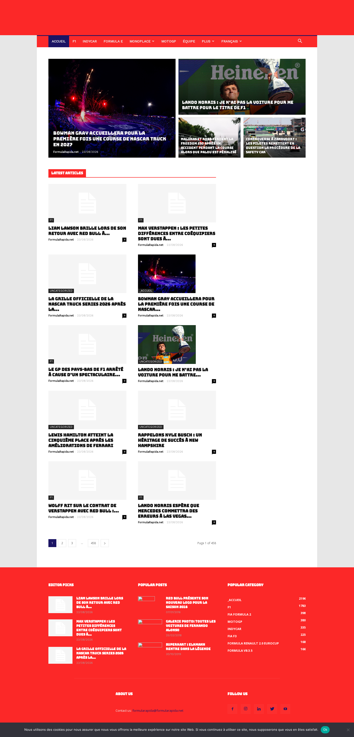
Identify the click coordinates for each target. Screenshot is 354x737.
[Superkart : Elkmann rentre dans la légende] (150, 651)
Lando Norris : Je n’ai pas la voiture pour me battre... (173, 372)
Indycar (90, 41)
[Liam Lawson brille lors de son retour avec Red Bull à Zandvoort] (87, 203)
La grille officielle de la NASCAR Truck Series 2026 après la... (87, 304)
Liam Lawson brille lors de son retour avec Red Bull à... (87, 231)
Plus (206, 41)
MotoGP (168, 41)
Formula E (113, 41)
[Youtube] (285, 709)
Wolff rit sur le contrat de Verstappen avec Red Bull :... (83, 508)
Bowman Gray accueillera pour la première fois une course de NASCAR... (176, 304)
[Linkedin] (259, 709)
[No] (348, 729)
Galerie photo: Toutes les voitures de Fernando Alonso (191, 625)
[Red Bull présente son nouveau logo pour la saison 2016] (146, 604)
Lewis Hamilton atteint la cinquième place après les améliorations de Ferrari (80, 440)
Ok (325, 729)
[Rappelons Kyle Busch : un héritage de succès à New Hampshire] (177, 410)
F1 (74, 41)
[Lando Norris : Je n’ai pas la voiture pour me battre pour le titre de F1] (242, 86)
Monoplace (140, 41)
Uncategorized (61, 290)
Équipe (189, 41)
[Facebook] (232, 709)
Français (229, 41)
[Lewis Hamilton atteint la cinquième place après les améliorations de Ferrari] (87, 410)
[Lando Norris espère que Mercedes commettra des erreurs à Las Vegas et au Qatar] (177, 480)
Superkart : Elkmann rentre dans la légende (188, 647)
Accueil (59, 41)
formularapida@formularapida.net (157, 710)
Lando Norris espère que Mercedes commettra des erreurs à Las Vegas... (168, 511)
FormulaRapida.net (66, 152)
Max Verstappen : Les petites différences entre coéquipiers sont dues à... (176, 233)
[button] (300, 41)
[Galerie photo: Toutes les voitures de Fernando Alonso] (150, 627)
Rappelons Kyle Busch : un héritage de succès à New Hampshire (170, 440)
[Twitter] (272, 709)
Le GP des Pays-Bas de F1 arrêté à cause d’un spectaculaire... (85, 372)
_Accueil (145, 290)
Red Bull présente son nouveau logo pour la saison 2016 (187, 602)
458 (93, 543)
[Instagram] (245, 709)
